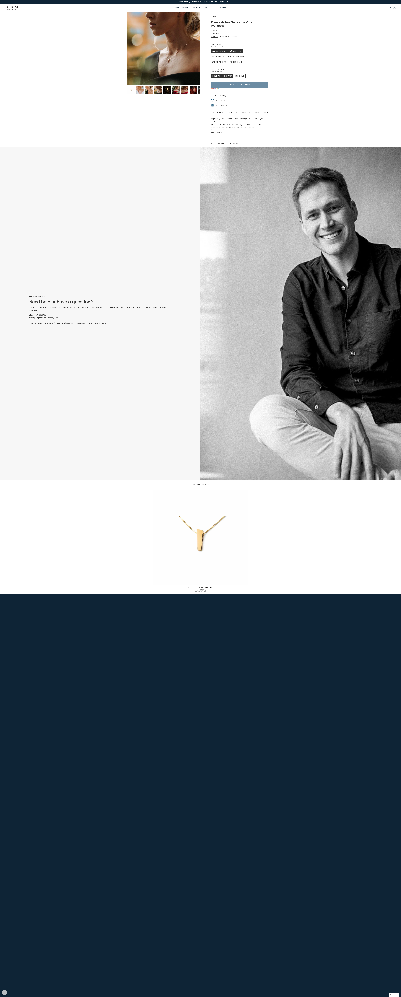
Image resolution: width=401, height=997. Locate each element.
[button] (186, 7)
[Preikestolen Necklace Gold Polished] (200, 537)
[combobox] (394, 995)
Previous (127, 48)
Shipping (214, 36)
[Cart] (394, 8)
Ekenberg (214, 16)
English (392, 995)
